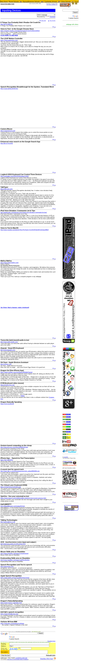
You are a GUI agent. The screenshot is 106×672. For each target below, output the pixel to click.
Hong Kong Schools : (71, 1)
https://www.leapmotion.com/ (9, 40)
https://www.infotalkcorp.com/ (9, 614)
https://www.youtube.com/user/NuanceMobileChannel (16, 372)
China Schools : (56, 1)
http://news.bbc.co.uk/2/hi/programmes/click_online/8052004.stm (20, 471)
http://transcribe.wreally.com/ (9, 342)
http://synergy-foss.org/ (7, 385)
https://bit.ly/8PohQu (7, 460)
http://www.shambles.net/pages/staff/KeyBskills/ (15, 560)
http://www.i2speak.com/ (8, 350)
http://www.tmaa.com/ (7, 566)
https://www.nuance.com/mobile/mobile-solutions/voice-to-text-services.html (23, 498)
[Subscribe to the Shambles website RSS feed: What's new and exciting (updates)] (55, 659)
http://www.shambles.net (51, 4)
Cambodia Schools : (40, 1)
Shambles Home (51, 641)
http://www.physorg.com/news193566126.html (14, 447)
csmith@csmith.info (21, 658)
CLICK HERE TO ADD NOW (9, 35)
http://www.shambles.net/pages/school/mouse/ (14, 553)
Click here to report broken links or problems (17, 659)
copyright (66, 457)
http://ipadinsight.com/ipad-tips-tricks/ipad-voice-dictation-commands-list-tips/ (24, 212)
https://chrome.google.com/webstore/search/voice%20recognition (20, 30)
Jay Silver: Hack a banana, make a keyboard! (15, 307)
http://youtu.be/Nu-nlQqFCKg (9, 88)
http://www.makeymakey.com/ (10, 262)
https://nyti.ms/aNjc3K (7, 404)
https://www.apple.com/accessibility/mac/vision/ (15, 577)
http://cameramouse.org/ (8, 130)
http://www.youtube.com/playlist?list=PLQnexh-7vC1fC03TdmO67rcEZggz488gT (25, 230)
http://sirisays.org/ (6, 364)
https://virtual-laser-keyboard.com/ (11, 487)
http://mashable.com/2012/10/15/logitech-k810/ (15, 176)
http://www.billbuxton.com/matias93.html (13, 506)
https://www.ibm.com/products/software (12, 623)
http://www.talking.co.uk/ (8, 522)
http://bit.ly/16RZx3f (6, 24)
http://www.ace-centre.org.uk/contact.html (13, 544)
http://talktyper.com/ (7, 189)
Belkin (23, 396)
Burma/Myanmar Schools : (21, 1)
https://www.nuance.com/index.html (11, 602)
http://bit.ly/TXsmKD (7, 143)
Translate (52, 17)
